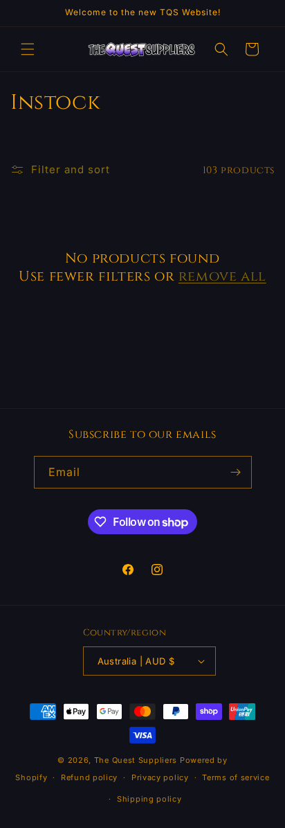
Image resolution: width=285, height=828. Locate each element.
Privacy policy (160, 777)
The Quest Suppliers (135, 760)
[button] (27, 49)
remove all (222, 276)
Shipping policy (149, 799)
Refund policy (89, 777)
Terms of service (235, 777)
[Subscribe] (236, 472)
